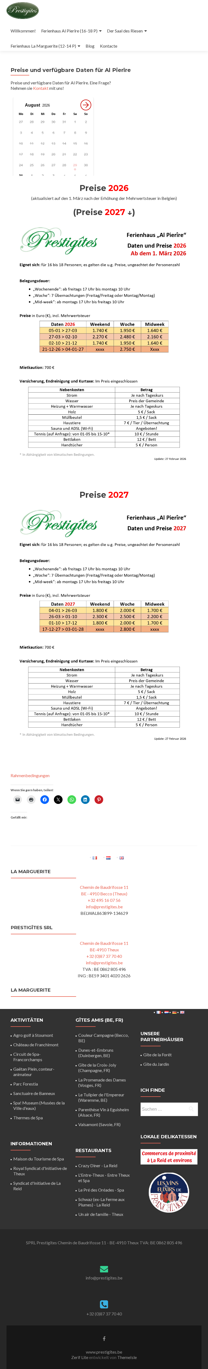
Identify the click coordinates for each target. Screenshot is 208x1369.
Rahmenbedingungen (30, 775)
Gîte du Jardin (156, 1064)
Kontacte (108, 45)
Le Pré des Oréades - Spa (101, 1189)
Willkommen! (23, 30)
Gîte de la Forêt (157, 1054)
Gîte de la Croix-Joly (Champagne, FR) (97, 1067)
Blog (90, 45)
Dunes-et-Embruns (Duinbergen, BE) (95, 1052)
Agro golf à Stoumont (33, 1035)
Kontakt (40, 88)
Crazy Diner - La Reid (97, 1165)
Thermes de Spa (28, 1117)
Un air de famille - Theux (100, 1214)
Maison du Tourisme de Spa (38, 1158)
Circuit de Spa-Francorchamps (27, 1056)
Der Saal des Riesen (125, 30)
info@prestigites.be (104, 906)
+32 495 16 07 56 (104, 900)
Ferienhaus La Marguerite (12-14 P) (43, 45)
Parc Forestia (25, 1083)
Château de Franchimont (35, 1044)
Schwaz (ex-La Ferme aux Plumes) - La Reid (101, 1202)
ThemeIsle (127, 1357)
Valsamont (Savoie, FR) (99, 1124)
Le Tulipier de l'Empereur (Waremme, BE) (101, 1097)
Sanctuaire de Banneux (34, 1093)
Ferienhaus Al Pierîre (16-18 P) (69, 30)
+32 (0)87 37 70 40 (104, 956)
